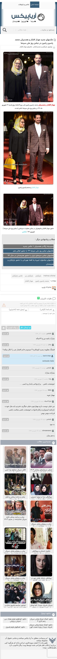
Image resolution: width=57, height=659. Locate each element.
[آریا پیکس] (28, 18)
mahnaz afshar (49, 276)
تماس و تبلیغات (23, 4)
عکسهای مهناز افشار (26, 47)
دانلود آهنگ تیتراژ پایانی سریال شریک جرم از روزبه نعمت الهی (41, 626)
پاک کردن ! (11, 327)
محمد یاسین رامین (42, 281)
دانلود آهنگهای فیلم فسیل (15, 627)
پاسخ (4, 333)
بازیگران (38, 276)
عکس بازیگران (17, 276)
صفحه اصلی (35, 4)
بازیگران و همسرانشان (40, 47)
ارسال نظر (24, 327)
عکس (24, 232)
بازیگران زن (29, 276)
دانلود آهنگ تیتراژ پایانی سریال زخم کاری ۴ (41, 620)
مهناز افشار (35, 187)
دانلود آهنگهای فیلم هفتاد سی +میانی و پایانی (15, 620)
